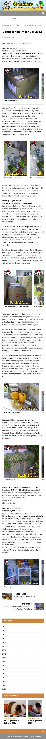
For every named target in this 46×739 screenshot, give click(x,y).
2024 (4, 681)
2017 (4, 654)
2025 (4, 685)
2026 (4, 689)
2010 (4, 626)
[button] (42, 13)
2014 (4, 642)
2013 (4, 638)
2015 (4, 646)
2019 (4, 662)
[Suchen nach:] (23, 18)
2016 (4, 650)
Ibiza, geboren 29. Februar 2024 (12, 721)
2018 (4, 658)
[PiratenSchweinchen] (23, 9)
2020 (4, 666)
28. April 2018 (9, 38)
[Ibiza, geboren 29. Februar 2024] (15, 708)
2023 (4, 677)
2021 (4, 669)
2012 (4, 634)
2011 (4, 630)
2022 (4, 673)
